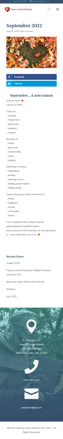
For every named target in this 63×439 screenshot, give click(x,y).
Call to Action (26, 31)
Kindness (11, 289)
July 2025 (11, 296)
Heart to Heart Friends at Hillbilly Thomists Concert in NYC (28, 272)
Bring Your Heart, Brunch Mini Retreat (25, 281)
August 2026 (13, 263)
